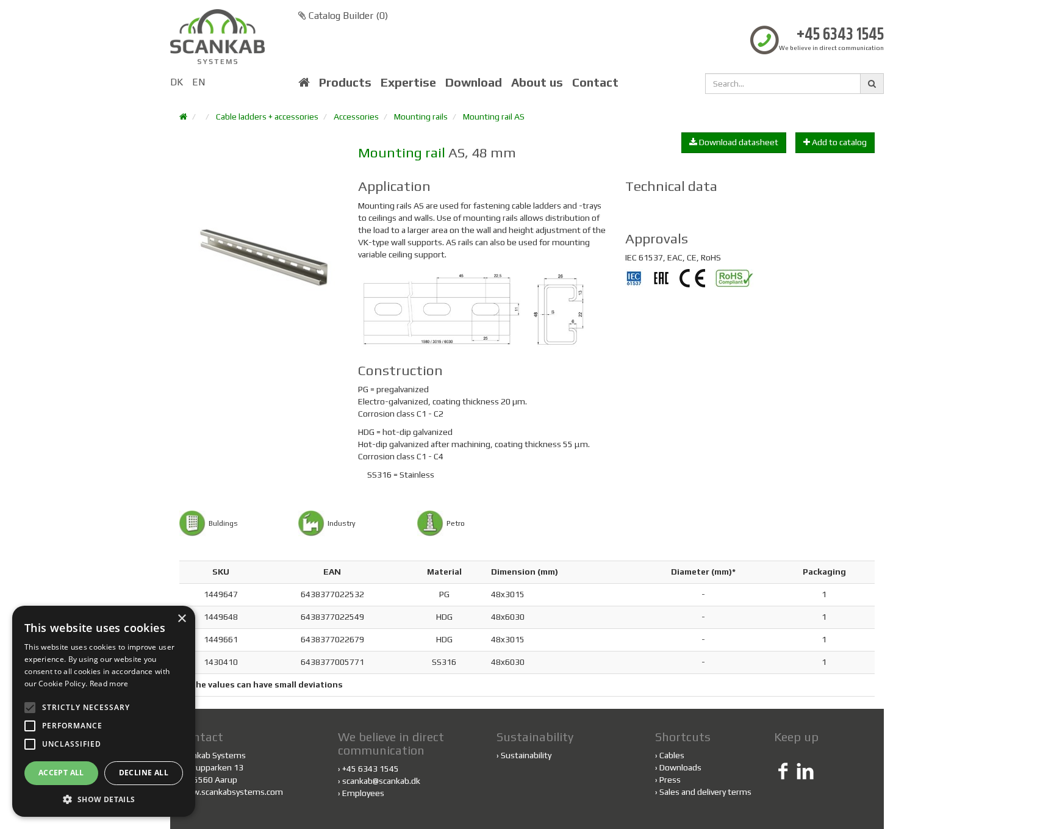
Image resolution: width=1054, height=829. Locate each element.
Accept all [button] (61, 772)
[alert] (103, 711)
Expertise (408, 82)
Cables (671, 755)
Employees (363, 793)
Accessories (356, 116)
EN (198, 82)
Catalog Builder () (347, 15)
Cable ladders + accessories (267, 116)
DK (176, 82)
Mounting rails (421, 116)
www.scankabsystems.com (231, 792)
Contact (595, 82)
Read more (109, 683)
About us (537, 82)
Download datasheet (737, 142)
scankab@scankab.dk (381, 781)
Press (670, 779)
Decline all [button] (143, 772)
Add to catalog (838, 142)
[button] (103, 799)
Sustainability (526, 755)
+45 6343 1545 (840, 35)
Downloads (680, 767)
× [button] (181, 618)
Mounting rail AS (494, 116)
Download (473, 82)
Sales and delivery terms (705, 792)
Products (345, 82)
